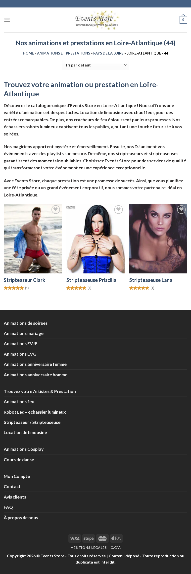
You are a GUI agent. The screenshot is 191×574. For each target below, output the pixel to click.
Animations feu (19, 401)
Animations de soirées (26, 323)
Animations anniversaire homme (35, 374)
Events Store (52, 555)
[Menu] (7, 19)
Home (28, 53)
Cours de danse (19, 459)
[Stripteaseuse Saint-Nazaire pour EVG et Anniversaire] (158, 238)
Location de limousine (25, 432)
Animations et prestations (63, 53)
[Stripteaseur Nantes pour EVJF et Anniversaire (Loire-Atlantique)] (33, 238)
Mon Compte (17, 476)
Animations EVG (20, 354)
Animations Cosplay (24, 449)
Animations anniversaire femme (35, 364)
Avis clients (15, 497)
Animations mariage (24, 333)
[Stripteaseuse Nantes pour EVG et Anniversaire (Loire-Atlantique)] (95, 238)
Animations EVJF (20, 343)
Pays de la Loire (108, 53)
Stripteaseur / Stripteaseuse (32, 422)
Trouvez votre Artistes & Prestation (40, 391)
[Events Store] (95, 20)
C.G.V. (115, 548)
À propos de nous (21, 517)
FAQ (8, 507)
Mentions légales (88, 548)
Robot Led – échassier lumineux (35, 412)
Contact (12, 486)
